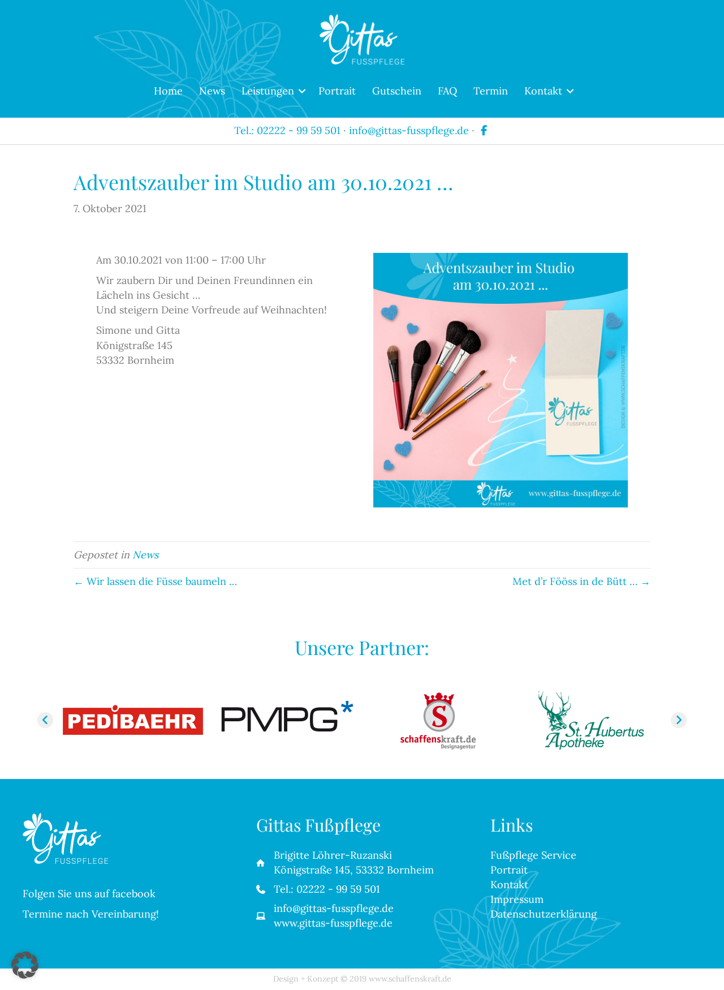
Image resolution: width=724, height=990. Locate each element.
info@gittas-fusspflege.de (409, 130)
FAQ (447, 90)
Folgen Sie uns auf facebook (89, 893)
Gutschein (396, 90)
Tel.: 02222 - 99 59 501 (287, 130)
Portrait (337, 90)
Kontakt (543, 90)
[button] (302, 91)
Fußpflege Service (533, 855)
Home (168, 90)
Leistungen (268, 90)
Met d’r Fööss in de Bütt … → (581, 581)
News (212, 90)
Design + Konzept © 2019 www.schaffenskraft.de (362, 979)
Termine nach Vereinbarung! (91, 913)
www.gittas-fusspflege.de (333, 922)
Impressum (517, 899)
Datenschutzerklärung (543, 913)
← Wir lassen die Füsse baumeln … (155, 581)
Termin (490, 90)
